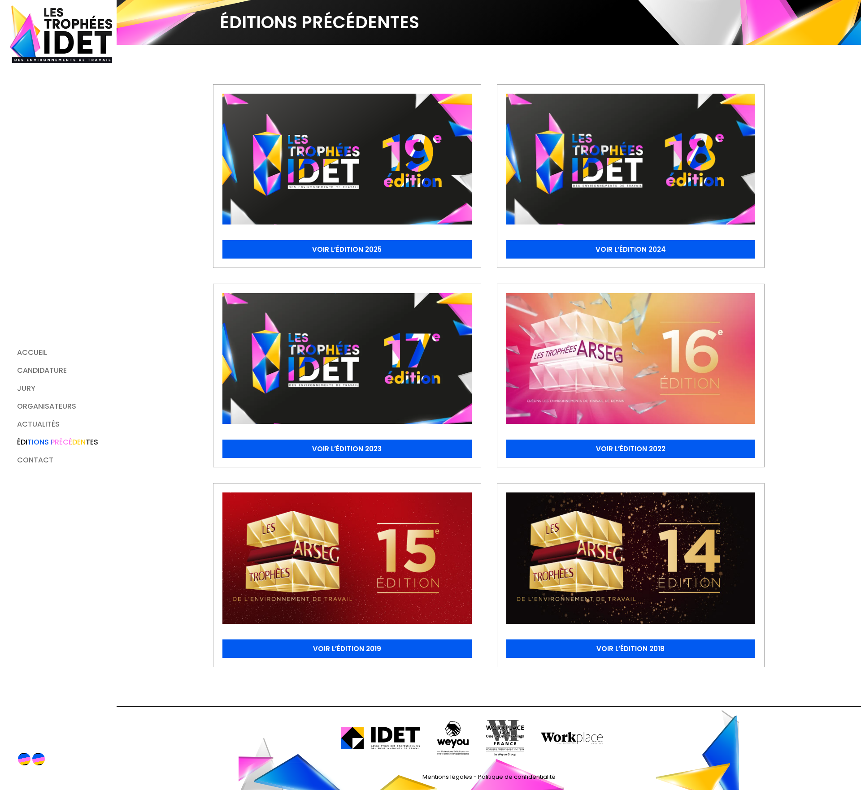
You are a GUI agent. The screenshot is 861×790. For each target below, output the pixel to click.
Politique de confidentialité (517, 777)
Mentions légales (447, 777)
